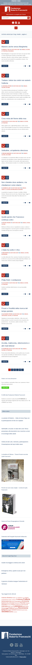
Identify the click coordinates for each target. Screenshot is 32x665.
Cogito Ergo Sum (15, 49)
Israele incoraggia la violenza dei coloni (13, 562)
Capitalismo (19, 597)
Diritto (13, 601)
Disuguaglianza (18, 601)
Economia (25, 601)
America (9, 597)
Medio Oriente (25, 606)
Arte (16, 597)
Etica (8, 603)
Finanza (27, 603)
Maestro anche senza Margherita (14, 47)
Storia (11, 611)
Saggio (9, 609)
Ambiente (4, 597)
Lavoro (11, 606)
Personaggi (11, 51)
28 (19, 369)
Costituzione (13, 599)
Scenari (13, 610)
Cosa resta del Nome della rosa (13, 119)
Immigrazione (18, 604)
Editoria (8, 87)
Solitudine (8, 154)
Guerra (13, 604)
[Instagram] (16, 23)
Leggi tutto (5, 65)
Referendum (4, 254)
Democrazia (5, 601)
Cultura (28, 49)
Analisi (23, 49)
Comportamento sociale (6, 599)
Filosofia (22, 603)
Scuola (22, 609)
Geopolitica (4, 604)
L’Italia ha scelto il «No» (10, 250)
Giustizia (9, 604)
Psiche (16, 608)
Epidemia (4, 603)
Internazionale (24, 604)
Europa (12, 603)
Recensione (20, 189)
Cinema (27, 597)
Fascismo (17, 603)
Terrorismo (15, 611)
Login (19, 0)
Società (5, 611)
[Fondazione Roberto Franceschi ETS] (16, 9)
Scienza (18, 609)
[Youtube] (19, 23)
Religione (4, 610)
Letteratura (4, 51)
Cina (23, 597)
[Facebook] (13, 23)
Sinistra (25, 609)
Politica (11, 608)
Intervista (4, 606)
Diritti (10, 601)
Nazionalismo (13, 189)
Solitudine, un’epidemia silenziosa (14, 150)
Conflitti (3, 189)
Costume (19, 599)
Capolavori (4, 315)
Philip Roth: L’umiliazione (11, 280)
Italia (9, 606)
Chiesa (28, 222)
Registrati (14, 0)
